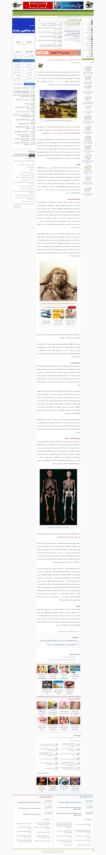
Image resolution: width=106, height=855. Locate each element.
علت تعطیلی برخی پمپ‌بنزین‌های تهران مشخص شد (83, 836)
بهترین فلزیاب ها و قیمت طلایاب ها (87, 112)
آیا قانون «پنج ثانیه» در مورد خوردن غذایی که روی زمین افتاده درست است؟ (72, 35)
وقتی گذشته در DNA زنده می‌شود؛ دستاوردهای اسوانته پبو (87, 184)
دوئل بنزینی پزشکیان (68, 844)
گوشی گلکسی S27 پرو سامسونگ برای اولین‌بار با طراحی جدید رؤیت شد (24, 192)
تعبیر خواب (15, 56)
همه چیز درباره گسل (30, 167)
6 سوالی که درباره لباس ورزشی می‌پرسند (26, 174)
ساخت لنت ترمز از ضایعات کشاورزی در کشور (21, 107)
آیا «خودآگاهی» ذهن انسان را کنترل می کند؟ (67, 754)
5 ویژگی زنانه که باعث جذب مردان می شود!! (26, 164)
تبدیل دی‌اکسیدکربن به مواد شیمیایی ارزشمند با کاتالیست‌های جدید (45, 745)
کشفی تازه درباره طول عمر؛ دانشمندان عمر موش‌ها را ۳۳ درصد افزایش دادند (67, 745)
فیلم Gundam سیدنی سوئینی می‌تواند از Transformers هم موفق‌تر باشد (42, 823)
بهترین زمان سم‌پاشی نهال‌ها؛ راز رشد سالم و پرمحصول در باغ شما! (87, 122)
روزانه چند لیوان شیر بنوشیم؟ (23, 123)
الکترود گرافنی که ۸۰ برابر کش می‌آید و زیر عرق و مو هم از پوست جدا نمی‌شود (47, 24)
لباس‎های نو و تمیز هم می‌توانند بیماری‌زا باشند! (48, 37)
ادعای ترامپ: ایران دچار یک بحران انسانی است (64, 836)
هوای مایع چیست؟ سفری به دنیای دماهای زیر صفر (45, 763)
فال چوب (26, 56)
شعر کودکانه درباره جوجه (29, 158)
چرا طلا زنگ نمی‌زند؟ (48, 768)
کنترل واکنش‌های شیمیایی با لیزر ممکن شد (21, 87)
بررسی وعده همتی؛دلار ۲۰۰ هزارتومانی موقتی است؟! (70, 802)
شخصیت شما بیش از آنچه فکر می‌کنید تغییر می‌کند (47, 32)
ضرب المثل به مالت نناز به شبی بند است (27, 188)
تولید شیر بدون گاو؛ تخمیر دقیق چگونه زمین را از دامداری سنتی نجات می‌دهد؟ (24, 198)
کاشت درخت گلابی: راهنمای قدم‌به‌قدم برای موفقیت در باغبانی (88, 162)
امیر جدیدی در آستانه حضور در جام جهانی (23, 823)
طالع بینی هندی (32, 56)
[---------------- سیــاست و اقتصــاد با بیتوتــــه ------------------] (85, 796)
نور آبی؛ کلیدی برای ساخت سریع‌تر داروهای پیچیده (67, 749)
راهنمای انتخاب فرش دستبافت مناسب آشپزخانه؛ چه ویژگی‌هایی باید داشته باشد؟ (20, 155)
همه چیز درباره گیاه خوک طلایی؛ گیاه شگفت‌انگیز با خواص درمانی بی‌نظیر (24, 183)
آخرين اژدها (27, 103)
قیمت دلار (30, 69)
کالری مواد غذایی (17, 69)
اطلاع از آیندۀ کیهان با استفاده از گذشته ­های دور (47, 41)
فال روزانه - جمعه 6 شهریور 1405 (28, 201)
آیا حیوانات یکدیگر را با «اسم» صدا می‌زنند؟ (24, 828)
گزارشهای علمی (83, 16)
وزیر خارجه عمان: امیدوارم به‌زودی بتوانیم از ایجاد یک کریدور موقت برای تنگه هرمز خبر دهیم (82, 832)
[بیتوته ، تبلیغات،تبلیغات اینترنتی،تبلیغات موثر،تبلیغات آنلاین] (38, 5)
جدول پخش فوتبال (17, 72)
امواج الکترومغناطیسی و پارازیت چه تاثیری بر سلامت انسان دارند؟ (21, 95)
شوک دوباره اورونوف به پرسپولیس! (43, 832)
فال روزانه (18, 51)
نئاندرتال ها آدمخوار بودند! (68, 657)
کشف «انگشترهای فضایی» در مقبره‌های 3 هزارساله (42, 828)
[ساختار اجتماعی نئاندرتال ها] (58, 281)
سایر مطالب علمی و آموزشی (43, 773)
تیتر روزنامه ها (29, 78)
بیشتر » (39, 19)
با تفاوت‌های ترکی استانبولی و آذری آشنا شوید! (87, 133)
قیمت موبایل (29, 72)
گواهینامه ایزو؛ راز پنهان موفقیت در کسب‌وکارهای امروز (88, 173)
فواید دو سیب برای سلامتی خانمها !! (22, 99)
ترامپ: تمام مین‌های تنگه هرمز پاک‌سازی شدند (82, 841)
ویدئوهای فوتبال (18, 66)
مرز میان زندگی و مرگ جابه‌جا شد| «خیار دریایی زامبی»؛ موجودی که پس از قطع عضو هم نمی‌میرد (66, 763)
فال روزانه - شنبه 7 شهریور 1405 (28, 179)
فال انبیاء (18, 42)
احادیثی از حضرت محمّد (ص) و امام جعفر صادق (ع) (25, 177)
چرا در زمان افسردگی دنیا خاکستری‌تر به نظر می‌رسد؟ (21, 143)
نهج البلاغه (19, 75)
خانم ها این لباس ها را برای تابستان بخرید (26, 186)
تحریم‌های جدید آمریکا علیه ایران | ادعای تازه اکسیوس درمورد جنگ (64, 841)
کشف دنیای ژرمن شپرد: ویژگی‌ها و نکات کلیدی (87, 82)
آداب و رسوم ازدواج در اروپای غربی (28, 172)
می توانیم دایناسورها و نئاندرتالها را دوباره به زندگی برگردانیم (60, 659)
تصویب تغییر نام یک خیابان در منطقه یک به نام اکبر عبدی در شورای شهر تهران (69, 808)
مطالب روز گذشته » (16, 206)
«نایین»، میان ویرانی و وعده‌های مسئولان (31, 814)
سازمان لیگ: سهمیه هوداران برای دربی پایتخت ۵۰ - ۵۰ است (23, 836)
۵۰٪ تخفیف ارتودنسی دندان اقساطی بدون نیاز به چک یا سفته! (61, 644)
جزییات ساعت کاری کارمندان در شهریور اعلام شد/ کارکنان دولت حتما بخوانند (69, 814)
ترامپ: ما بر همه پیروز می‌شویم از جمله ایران (82, 825)
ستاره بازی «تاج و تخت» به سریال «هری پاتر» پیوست (29, 802)
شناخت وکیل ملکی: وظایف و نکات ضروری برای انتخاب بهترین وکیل (87, 93)
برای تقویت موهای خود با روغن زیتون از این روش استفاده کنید (24, 161)
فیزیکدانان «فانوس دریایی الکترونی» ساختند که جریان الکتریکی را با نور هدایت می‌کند (50, 46)
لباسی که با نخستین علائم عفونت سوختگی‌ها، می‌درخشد (23, 135)
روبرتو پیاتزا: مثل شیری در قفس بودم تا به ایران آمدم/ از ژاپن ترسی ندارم (23, 840)
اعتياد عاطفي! (31, 169)
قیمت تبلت (30, 75)
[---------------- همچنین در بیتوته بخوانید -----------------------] (44, 796)
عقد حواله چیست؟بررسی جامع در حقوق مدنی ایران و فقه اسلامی (88, 194)
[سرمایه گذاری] (58, 53)
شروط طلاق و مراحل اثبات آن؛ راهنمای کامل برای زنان (88, 103)
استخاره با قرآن (29, 51)
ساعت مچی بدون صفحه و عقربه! (22, 111)
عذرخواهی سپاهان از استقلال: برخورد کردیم (24, 832)
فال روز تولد (21, 56)
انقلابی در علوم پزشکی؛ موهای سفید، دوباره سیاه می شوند (22, 139)
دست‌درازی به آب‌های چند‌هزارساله (83, 844)
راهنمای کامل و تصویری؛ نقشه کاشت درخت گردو (87, 142)
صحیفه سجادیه (18, 78)
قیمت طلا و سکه (29, 66)
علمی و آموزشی (90, 16)
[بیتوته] (17, 8)
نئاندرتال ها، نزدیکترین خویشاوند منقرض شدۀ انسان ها (64, 59)
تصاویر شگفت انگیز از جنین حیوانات (22, 119)
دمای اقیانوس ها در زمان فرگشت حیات (21, 131)
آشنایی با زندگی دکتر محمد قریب (46, 758)
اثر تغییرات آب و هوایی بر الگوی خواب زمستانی (22, 127)
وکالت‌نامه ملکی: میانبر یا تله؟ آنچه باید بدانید (87, 152)
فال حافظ (29, 42)
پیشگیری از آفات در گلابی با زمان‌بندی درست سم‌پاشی (88, 73)
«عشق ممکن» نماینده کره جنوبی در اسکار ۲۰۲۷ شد (29, 808)
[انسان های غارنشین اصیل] (58, 104)
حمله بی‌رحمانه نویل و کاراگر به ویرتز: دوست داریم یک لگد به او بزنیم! (43, 836)
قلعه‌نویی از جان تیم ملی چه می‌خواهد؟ (42, 840)
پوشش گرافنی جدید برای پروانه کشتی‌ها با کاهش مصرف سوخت (21, 115)
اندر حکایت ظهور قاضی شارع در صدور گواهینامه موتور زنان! (64, 831)
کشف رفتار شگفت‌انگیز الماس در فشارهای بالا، (47, 28)
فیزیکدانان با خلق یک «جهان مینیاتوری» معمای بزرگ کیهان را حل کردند (67, 768)
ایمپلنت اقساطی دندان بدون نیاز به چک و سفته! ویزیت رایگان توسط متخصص (58, 640)
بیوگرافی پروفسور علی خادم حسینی (67, 758)
